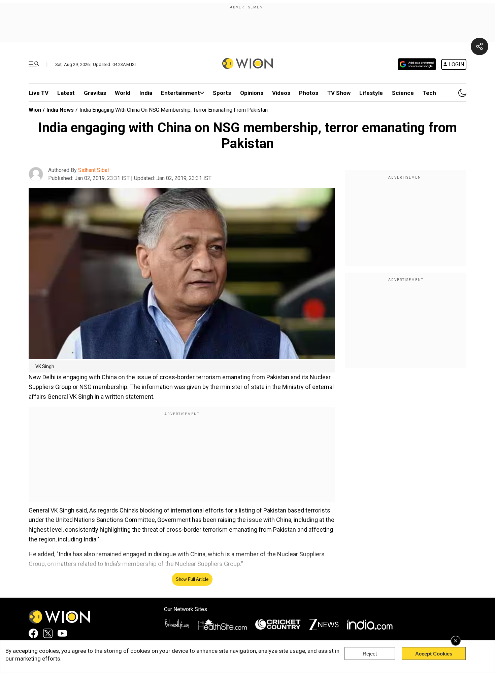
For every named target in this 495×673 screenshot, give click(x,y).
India (145, 93)
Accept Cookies (433, 654)
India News (60, 110)
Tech (429, 93)
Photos (308, 93)
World (122, 93)
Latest (66, 93)
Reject (370, 654)
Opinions (251, 93)
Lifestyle (371, 93)
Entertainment (180, 93)
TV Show (339, 93)
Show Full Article (192, 579)
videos (281, 93)
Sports (222, 93)
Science (403, 93)
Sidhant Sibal (93, 170)
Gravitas (95, 93)
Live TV (38, 93)
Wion (35, 110)
